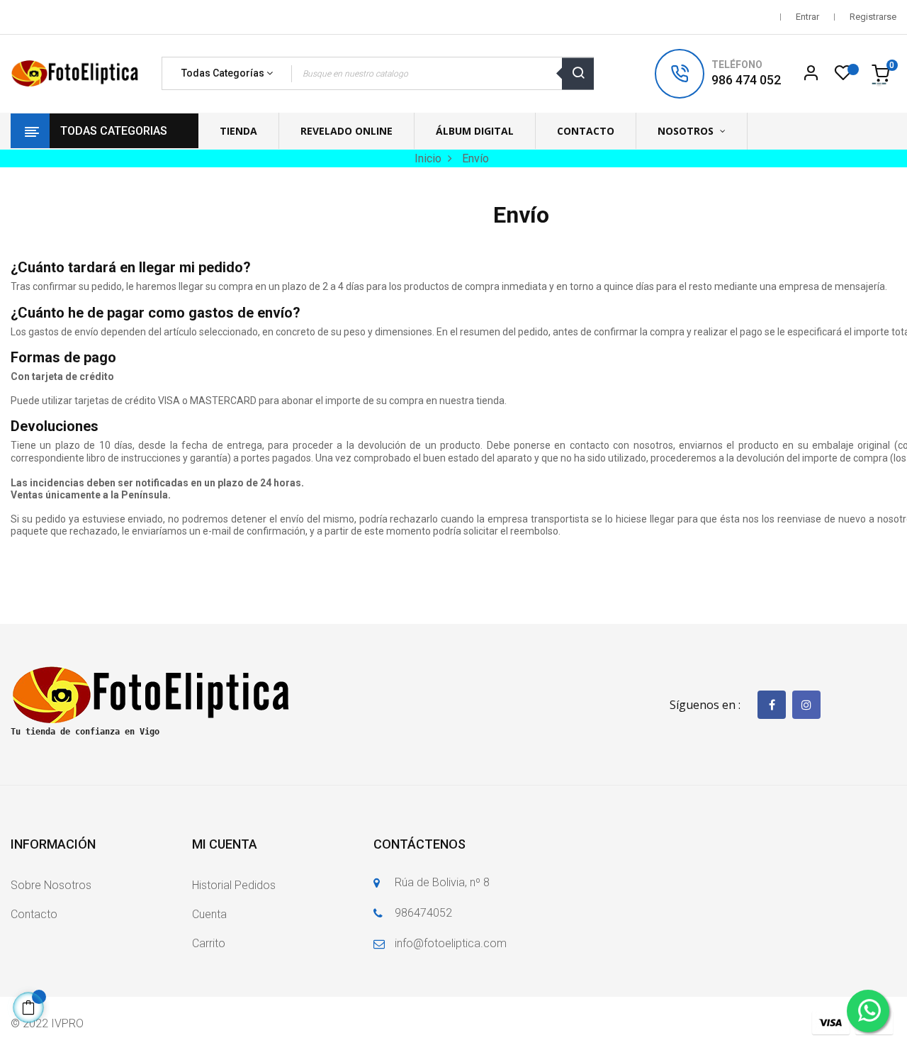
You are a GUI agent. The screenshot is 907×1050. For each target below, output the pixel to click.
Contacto (34, 914)
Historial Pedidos (234, 885)
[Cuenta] (811, 73)
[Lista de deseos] (843, 76)
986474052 (423, 913)
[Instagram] (806, 705)
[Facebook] (771, 705)
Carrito (208, 943)
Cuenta (209, 914)
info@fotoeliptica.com (451, 943)
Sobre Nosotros (51, 885)
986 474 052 (746, 79)
